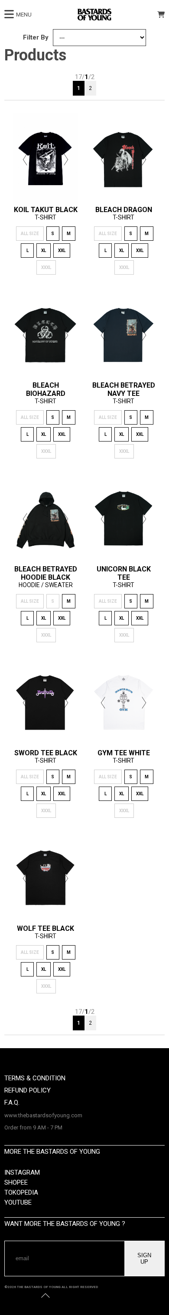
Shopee (16, 1182)
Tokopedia (21, 1192)
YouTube (18, 1202)
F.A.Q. (12, 1102)
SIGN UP (144, 1258)
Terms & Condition (34, 1078)
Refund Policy (27, 1090)
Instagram (22, 1172)
